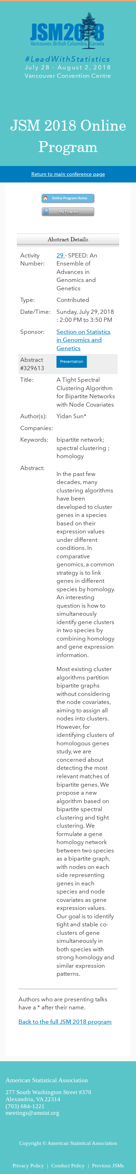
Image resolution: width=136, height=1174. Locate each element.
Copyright (30, 1143)
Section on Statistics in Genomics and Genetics (83, 340)
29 (60, 255)
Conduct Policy (68, 1165)
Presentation (71, 361)
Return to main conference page (68, 174)
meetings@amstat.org (32, 1113)
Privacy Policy (28, 1165)
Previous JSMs (108, 1165)
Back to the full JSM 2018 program (65, 1021)
